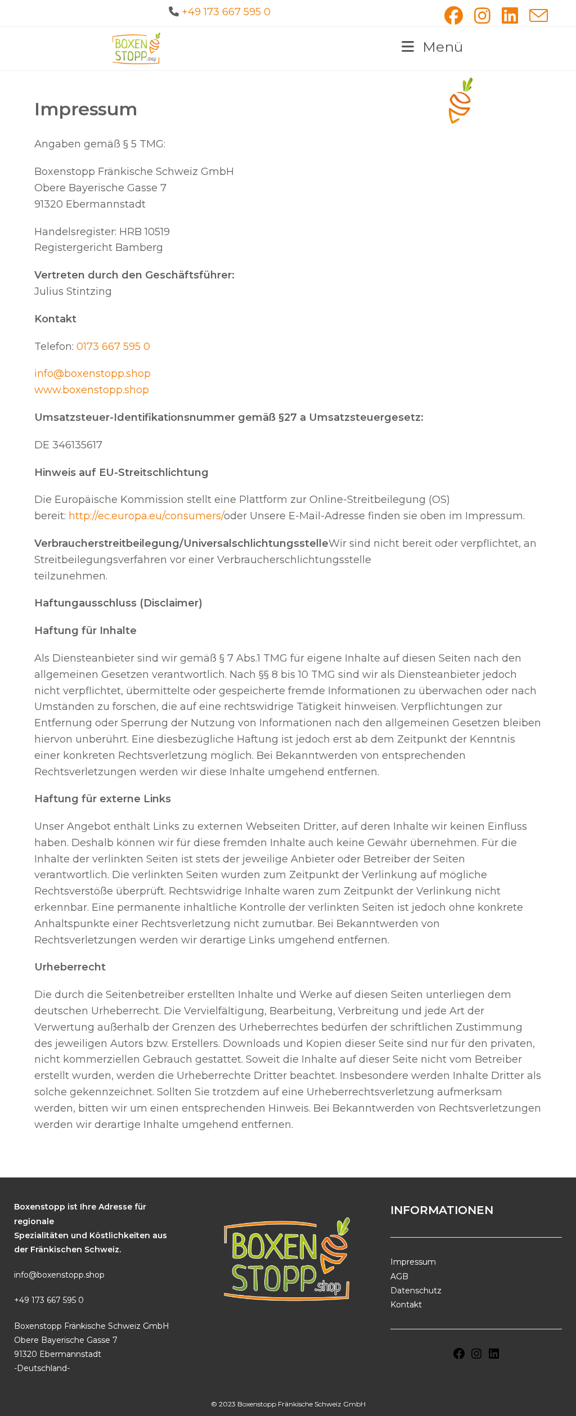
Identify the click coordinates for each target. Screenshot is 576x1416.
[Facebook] (459, 1357)
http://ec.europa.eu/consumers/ (146, 516)
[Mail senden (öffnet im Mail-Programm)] (536, 15)
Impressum (413, 1262)
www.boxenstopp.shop (91, 390)
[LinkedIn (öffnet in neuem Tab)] (510, 15)
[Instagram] (476, 1357)
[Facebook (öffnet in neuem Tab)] (454, 15)
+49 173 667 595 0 (226, 12)
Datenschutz (416, 1290)
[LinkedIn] (494, 1357)
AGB (399, 1276)
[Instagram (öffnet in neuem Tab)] (482, 15)
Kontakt (406, 1305)
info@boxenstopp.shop (92, 373)
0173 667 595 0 (113, 346)
